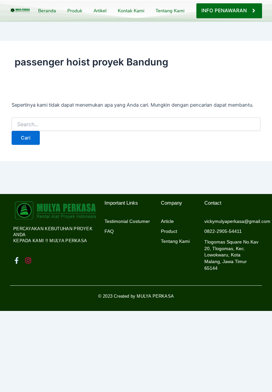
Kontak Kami (131, 10)
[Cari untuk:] (136, 124)
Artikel (100, 10)
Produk (74, 10)
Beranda (47, 10)
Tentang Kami (170, 10)
